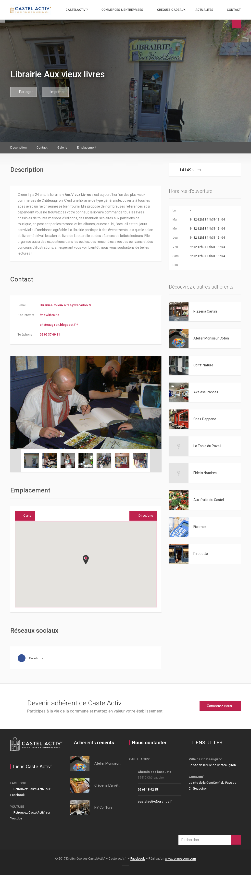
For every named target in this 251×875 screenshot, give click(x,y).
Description (18, 147)
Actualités (204, 10)
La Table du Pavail (207, 446)
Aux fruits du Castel (208, 500)
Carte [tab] (27, 515)
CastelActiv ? (77, 10)
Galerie (62, 147)
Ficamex (199, 527)
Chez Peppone (204, 419)
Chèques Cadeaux (171, 10)
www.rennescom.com (180, 858)
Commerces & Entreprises (122, 10)
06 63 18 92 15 (148, 789)
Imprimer (57, 91)
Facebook (137, 858)
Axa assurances (205, 392)
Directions (145, 515)
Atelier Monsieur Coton (211, 338)
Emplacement (86, 147)
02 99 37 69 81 (50, 334)
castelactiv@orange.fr (155, 801)
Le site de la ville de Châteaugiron (212, 765)
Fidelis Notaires (205, 473)
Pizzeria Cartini (205, 311)
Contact (234, 10)
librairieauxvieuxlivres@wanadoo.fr (65, 305)
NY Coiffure (103, 807)
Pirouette (200, 554)
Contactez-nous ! (220, 706)
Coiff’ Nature (203, 365)
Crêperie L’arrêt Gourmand (115, 785)
